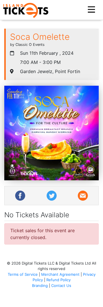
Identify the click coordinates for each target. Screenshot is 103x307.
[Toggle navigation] (92, 9)
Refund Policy (58, 279)
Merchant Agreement (60, 274)
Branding (40, 285)
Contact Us (61, 285)
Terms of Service (23, 274)
